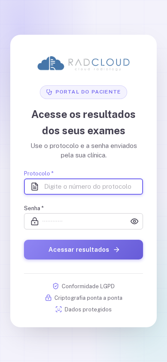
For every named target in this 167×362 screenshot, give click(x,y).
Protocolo (39, 173)
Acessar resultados (78, 249)
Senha (34, 208)
